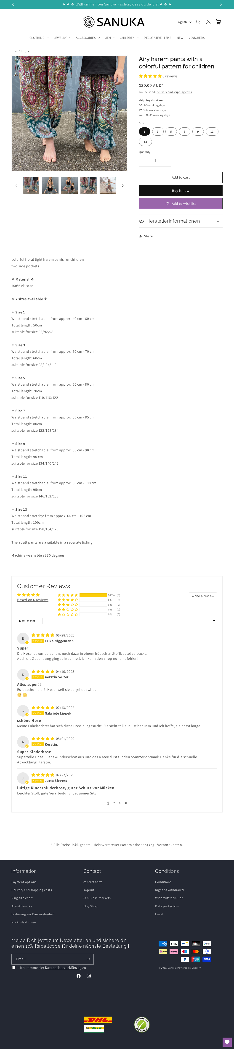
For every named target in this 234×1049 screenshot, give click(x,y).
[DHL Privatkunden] (98, 1025)
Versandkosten (169, 844)
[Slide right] (122, 186)
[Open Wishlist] (227, 1042)
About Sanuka (21, 906)
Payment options (24, 882)
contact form (93, 882)
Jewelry (60, 38)
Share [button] (148, 236)
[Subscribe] (88, 959)
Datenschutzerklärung (63, 967)
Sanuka (172, 967)
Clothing (37, 38)
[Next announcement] (221, 4)
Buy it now (180, 190)
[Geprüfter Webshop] (142, 1025)
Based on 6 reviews (32, 599)
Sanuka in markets (97, 898)
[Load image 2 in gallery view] (50, 185)
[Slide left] (16, 186)
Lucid (159, 914)
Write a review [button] (202, 596)
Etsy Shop (90, 906)
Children (127, 38)
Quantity (144, 152)
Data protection (167, 906)
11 (212, 131)
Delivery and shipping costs (174, 92)
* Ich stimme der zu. (52, 967)
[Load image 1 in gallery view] (31, 185)
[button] (39, 37)
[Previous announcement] (13, 4)
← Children (23, 51)
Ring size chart (22, 898)
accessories (86, 38)
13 (145, 142)
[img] (43, 635)
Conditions (163, 882)
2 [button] (114, 803)
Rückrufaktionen (23, 922)
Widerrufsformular (169, 898)
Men (107, 38)
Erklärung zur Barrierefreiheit (33, 914)
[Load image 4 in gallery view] (88, 185)
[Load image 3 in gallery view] (69, 185)
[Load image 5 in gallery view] (107, 185)
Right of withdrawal (169, 890)
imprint (88, 890)
